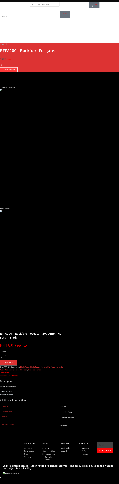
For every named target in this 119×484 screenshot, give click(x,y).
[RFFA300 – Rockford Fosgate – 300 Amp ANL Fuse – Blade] (59, 269)
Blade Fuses (25, 367)
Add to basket (8, 70)
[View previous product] (0, 87)
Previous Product (8, 87)
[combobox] (45, 4)
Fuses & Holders (21, 370)
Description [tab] (4, 373)
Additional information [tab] (9, 376)
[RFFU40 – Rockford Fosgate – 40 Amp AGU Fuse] (59, 148)
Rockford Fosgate (34, 370)
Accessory (64, 425)
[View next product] (11, 209)
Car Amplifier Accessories (50, 367)
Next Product (5, 209)
